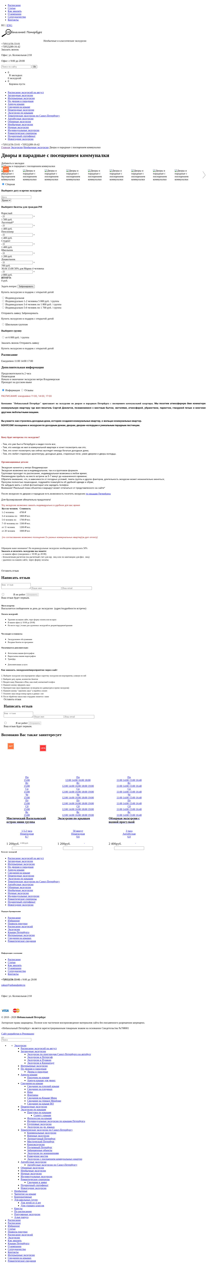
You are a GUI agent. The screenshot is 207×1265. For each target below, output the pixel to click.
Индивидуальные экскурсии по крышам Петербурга (56, 1121)
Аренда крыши (16, 104)
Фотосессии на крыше (39, 1118)
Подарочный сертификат (21, 136)
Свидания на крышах (19, 938)
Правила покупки (17, 923)
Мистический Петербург (40, 1141)
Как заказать (15, 11)
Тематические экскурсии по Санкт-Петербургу (34, 115)
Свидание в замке (37, 1182)
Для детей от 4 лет (31, 1202)
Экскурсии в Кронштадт (40, 1063)
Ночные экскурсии (18, 127)
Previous (4, 175)
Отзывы (28, 390)
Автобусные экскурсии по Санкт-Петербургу (52, 1164)
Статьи (12, 8)
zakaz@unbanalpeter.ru (13, 985)
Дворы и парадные (37, 1071)
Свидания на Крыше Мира (42, 1098)
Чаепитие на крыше (25, 1194)
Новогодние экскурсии (20, 139)
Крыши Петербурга (18, 932)
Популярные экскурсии (27, 1214)
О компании (14, 14)
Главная (5, 147)
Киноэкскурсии (36, 1144)
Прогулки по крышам (39, 1112)
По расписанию (23, 1211)
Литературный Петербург (41, 1138)
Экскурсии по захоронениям (43, 1153)
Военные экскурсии (38, 1135)
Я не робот (19, 594)
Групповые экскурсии (39, 1124)
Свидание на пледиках (39, 1089)
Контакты (13, 19)
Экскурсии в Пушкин (39, 1060)
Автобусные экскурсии (20, 118)
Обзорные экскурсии (19, 121)
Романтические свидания (22, 941)
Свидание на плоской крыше (43, 1086)
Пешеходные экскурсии (21, 110)
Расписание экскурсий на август (26, 92)
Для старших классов (32, 1205)
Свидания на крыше (19, 107)
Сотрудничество (17, 17)
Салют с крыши (42, 1115)
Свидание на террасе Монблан (44, 1100)
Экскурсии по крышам (20, 112)
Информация (12, 390)
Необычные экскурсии (20, 124)
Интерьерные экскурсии (21, 98)
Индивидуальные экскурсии (23, 130)
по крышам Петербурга (98, 493)
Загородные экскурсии (20, 95)
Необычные (20, 1191)
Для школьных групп (26, 1199)
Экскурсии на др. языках (41, 1127)
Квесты (18, 1208)
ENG (9, 25)
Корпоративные (23, 1196)
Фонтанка (32, 1095)
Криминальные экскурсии (41, 1132)
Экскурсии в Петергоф (40, 1057)
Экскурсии (17, 147)
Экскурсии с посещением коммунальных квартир (54, 1159)
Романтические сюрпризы (22, 133)
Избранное (14, 920)
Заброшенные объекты (39, 1150)
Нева (30, 1092)
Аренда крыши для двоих (41, 1080)
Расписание (14, 5)
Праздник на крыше (38, 1077)
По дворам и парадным (20, 101)
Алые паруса (21, 1217)
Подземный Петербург (39, 1147)
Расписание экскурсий (20, 926)
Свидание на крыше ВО (40, 1103)
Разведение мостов (37, 1156)
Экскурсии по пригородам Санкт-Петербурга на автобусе (59, 1054)
